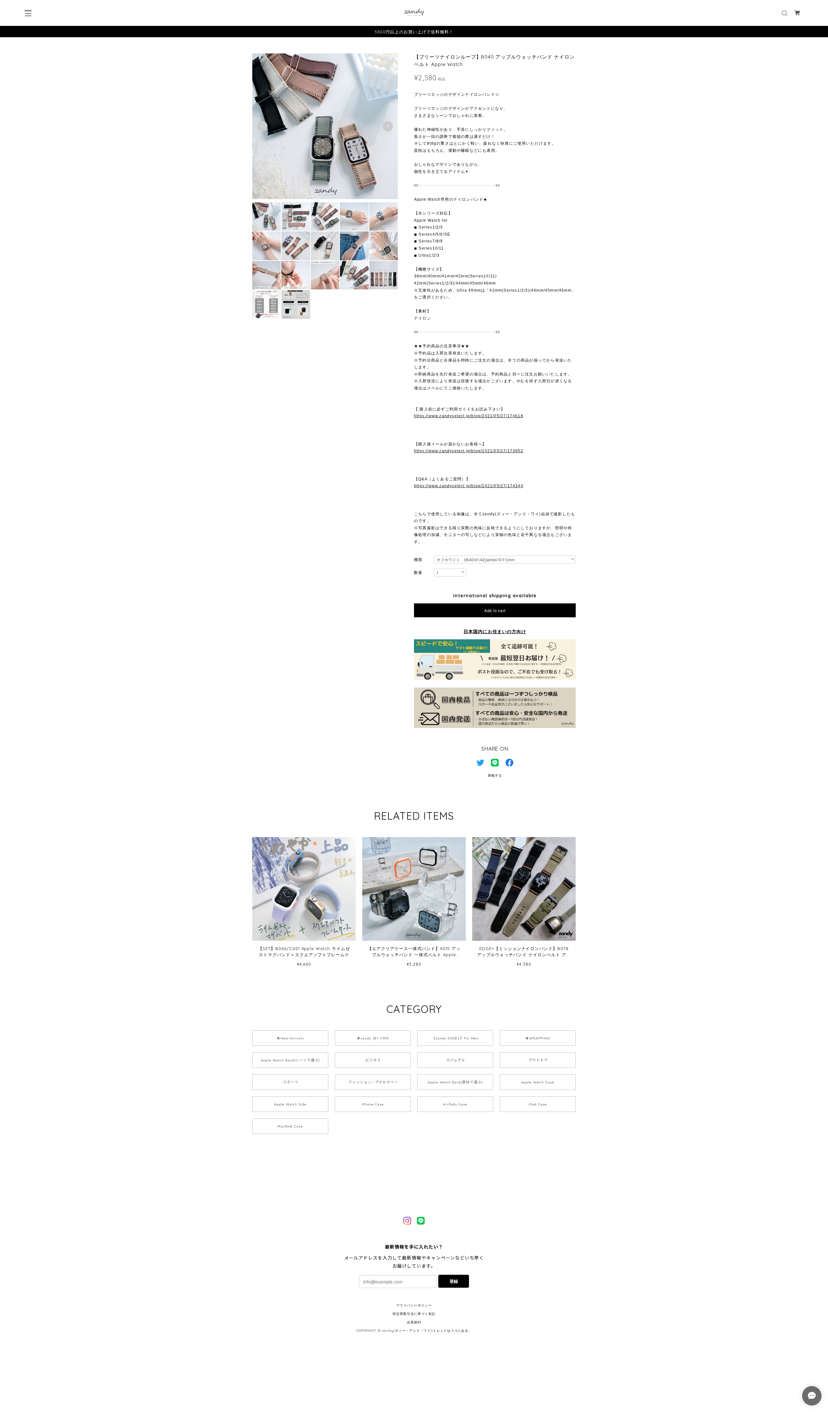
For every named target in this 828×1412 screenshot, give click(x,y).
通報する (495, 775)
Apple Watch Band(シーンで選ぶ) (290, 1060)
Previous (262, 126)
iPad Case (537, 1104)
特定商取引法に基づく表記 (414, 1314)
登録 (454, 1281)
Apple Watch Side (290, 1104)
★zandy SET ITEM (373, 1038)
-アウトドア (538, 1060)
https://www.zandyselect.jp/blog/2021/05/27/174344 (468, 486)
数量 (418, 572)
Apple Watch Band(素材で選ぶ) (455, 1082)
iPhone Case (373, 1104)
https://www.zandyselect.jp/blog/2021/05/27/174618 (468, 416)
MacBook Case (290, 1126)
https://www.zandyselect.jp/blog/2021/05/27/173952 (468, 451)
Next (388, 126)
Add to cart (495, 610)
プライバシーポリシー (414, 1305)
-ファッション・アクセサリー (372, 1082)
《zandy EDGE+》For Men (455, 1038)
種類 (418, 559)
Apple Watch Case (537, 1082)
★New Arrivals (290, 1038)
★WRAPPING (537, 1038)
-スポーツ (290, 1082)
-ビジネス (373, 1060)
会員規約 (414, 1322)
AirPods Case (455, 1104)
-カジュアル (455, 1060)
